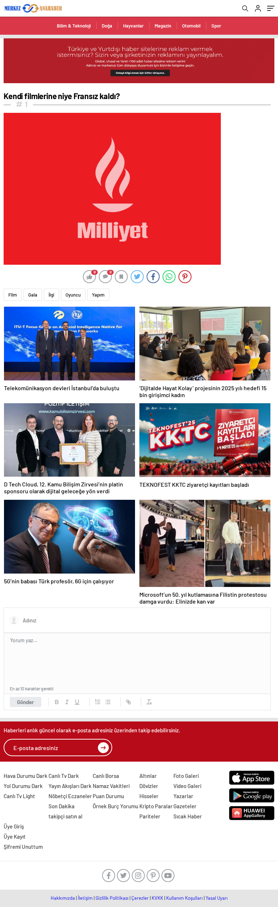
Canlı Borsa (106, 775)
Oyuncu (73, 295)
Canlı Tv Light (19, 796)
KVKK (157, 898)
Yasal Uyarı (217, 898)
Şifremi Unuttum (23, 846)
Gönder (25, 702)
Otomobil (191, 26)
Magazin (163, 26)
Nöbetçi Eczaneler (70, 796)
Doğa (107, 26)
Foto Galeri (186, 775)
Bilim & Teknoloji (74, 26)
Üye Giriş (14, 826)
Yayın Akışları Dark (70, 786)
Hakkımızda (63, 898)
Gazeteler (185, 806)
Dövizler (148, 786)
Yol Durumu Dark (23, 786)
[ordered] (98, 702)
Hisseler (149, 796)
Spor (216, 26)
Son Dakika (62, 806)
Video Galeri (187, 786)
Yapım (98, 295)
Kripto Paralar (156, 806)
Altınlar (148, 775)
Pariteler (149, 816)
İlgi (51, 295)
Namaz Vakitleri (111, 786)
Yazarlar (183, 796)
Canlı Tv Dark (64, 775)
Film (12, 295)
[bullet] (108, 702)
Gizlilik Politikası (112, 898)
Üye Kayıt (15, 836)
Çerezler (140, 898)
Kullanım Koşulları (184, 898)
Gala (32, 295)
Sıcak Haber (187, 816)
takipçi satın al (66, 816)
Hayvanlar (133, 26)
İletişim (85, 898)
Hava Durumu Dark (25, 775)
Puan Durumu (108, 796)
